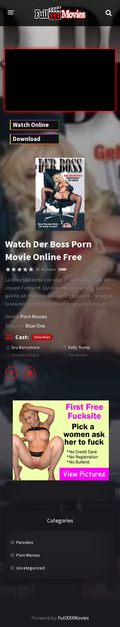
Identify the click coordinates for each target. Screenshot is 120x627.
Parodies (24, 542)
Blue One (35, 325)
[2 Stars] (14, 269)
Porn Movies (33, 316)
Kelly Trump (79, 347)
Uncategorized (30, 568)
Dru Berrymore (26, 347)
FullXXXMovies (73, 618)
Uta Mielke (78, 355)
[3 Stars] (19, 269)
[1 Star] (8, 269)
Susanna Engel (25, 355)
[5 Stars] (31, 269)
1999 (62, 269)
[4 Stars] (25, 269)
